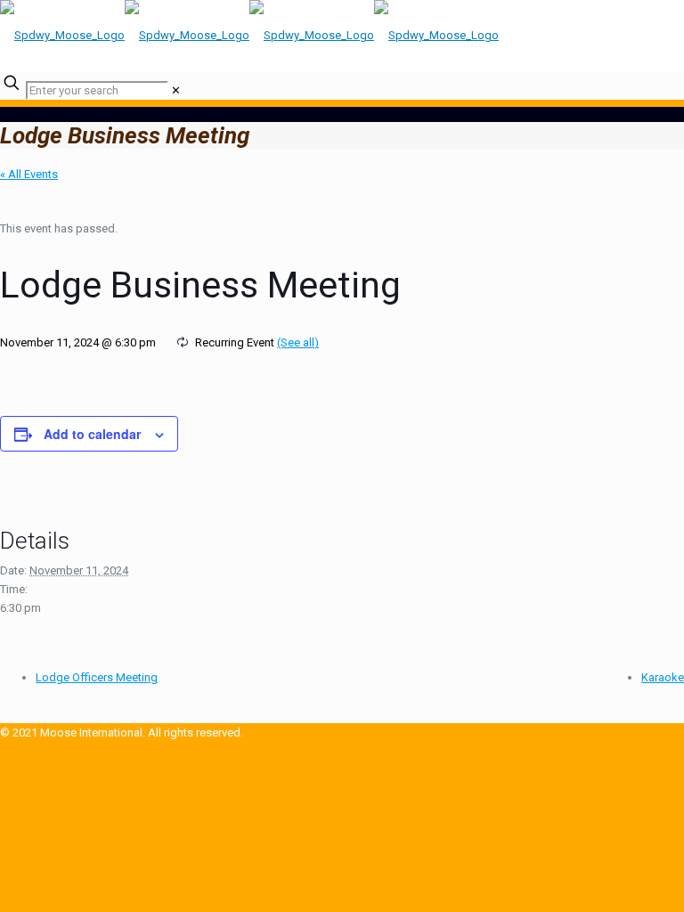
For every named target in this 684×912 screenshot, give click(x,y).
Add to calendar (92, 434)
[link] (176, 90)
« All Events (29, 174)
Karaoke (662, 677)
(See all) (298, 342)
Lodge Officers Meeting (97, 677)
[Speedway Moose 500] (249, 35)
